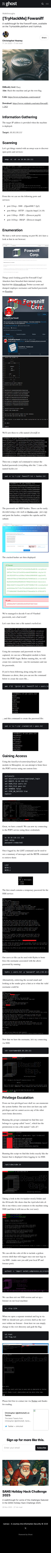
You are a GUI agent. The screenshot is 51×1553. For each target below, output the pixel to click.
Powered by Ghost (25, 1534)
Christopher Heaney (12, 40)
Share (44, 38)
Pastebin (8, 291)
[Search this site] (42, 4)
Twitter (34, 1400)
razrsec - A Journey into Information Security (22, 1524)
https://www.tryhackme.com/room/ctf (24, 96)
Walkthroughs (8, 13)
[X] (25, 1528)
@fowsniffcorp (19, 284)
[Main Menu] (47, 4)
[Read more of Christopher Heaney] (5, 34)
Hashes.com (32, 511)
